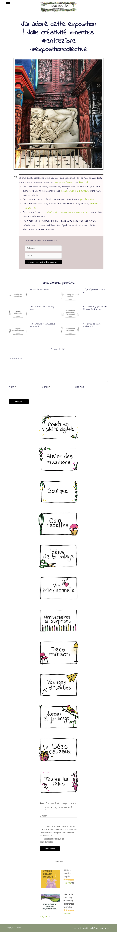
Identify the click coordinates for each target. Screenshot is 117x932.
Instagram (60, 182)
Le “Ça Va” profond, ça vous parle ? (94, 291)
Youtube (70, 182)
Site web (79, 386)
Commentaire (16, 358)
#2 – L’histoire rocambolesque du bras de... (42, 325)
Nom (12, 386)
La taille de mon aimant (39, 289)
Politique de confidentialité (83, 928)
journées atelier (88, 199)
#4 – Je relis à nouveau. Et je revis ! (42, 308)
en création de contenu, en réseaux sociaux (66, 212)
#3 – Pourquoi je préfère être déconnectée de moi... (95, 308)
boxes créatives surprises (75, 191)
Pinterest (83, 182)
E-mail (46, 386)
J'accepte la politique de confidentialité (52, 840)
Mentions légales (103, 928)
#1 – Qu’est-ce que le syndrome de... (91, 325)
